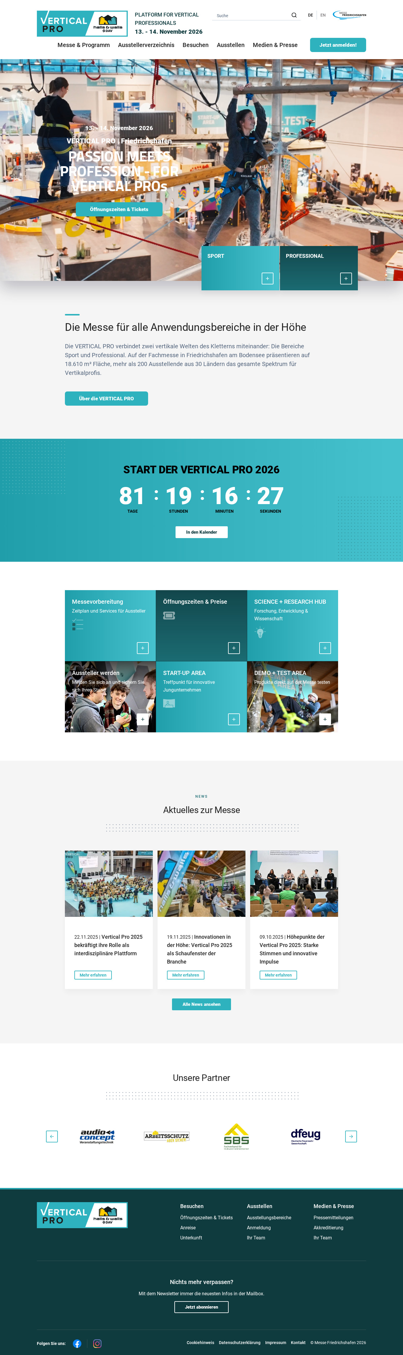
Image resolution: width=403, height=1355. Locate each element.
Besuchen (192, 1206)
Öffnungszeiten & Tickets (119, 209)
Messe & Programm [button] (84, 44)
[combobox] (256, 15)
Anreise (188, 1228)
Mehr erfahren (93, 975)
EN (323, 15)
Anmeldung (259, 1228)
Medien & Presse (275, 44)
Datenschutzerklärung (240, 1342)
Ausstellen (259, 1206)
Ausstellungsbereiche (269, 1217)
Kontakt (298, 1342)
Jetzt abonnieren (201, 1307)
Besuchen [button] (196, 44)
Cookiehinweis (200, 1342)
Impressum (275, 1342)
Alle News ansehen (201, 1004)
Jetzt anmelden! (338, 45)
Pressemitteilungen (333, 1217)
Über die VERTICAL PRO (106, 399)
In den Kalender (201, 532)
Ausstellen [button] (231, 44)
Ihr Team (256, 1238)
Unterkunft (191, 1238)
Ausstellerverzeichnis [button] (146, 44)
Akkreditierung (328, 1228)
